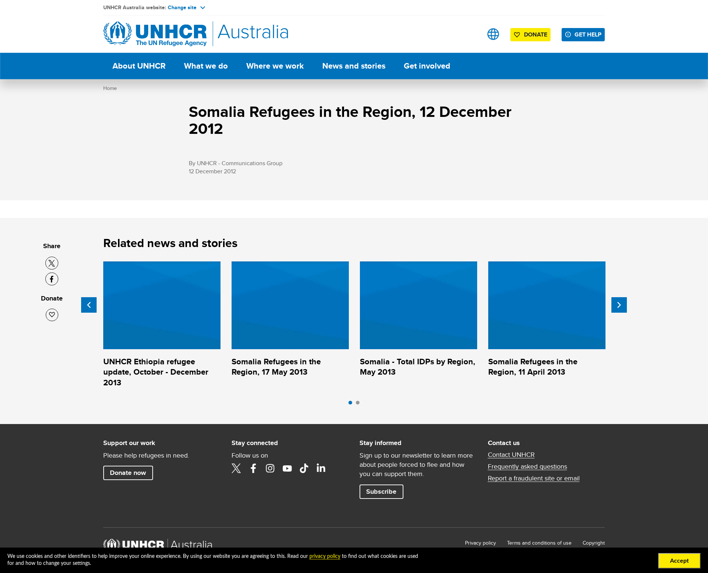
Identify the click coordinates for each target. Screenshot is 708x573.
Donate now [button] (128, 473)
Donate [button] (535, 34)
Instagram (270, 468)
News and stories (353, 66)
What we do (206, 66)
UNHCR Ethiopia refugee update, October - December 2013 (155, 372)
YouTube (287, 468)
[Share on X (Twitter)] (51, 263)
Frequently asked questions (527, 466)
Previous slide (89, 305)
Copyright (594, 542)
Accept (679, 561)
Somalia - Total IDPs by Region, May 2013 (417, 366)
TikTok (304, 468)
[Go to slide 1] (352, 404)
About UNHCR (139, 66)
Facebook (253, 468)
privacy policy (324, 556)
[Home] (154, 34)
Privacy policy (480, 542)
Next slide (619, 305)
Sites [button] (493, 34)
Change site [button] (182, 7)
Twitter (236, 468)
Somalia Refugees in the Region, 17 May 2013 (276, 366)
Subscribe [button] (381, 491)
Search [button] (470, 34)
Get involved (427, 66)
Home (110, 88)
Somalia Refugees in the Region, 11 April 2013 (532, 366)
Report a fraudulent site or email (534, 478)
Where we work (275, 66)
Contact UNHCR (511, 455)
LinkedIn (321, 468)
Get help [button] (588, 34)
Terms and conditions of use (539, 542)
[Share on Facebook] (51, 278)
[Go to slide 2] (359, 404)
